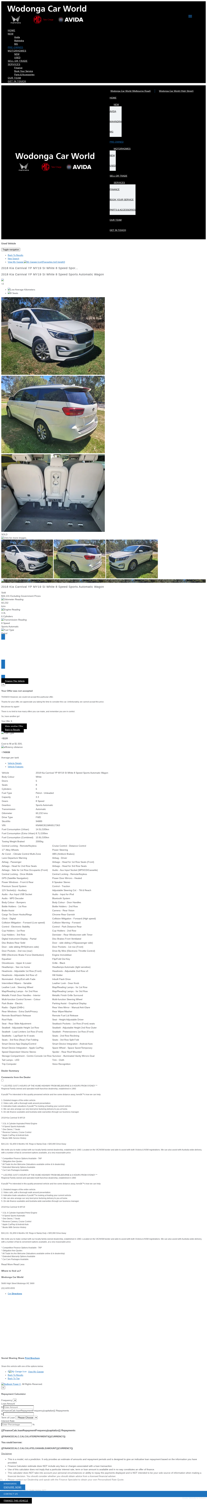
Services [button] (14, 64)
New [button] (10, 33)
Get (15, 1293)
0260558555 (10, 1484)
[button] (103, 1453)
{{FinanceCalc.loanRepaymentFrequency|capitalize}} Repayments (35, 1410)
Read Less (18, 1264)
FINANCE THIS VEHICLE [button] (16, 1500)
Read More (7, 1264)
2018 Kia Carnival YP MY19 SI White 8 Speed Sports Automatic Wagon (52, 274)
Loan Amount (8, 1403)
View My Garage (36, 262)
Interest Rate (8, 1421)
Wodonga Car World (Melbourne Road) (130, 91)
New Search (13, 258)
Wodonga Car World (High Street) (176, 91)
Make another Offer (14, 726)
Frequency (6, 1400)
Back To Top (14, 1378)
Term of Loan (8, 1417)
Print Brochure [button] (32, 1358)
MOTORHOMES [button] (17, 50)
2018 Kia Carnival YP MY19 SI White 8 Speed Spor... (39, 268)
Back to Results (12, 729)
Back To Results (15, 255)
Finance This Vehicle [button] (15, 681)
